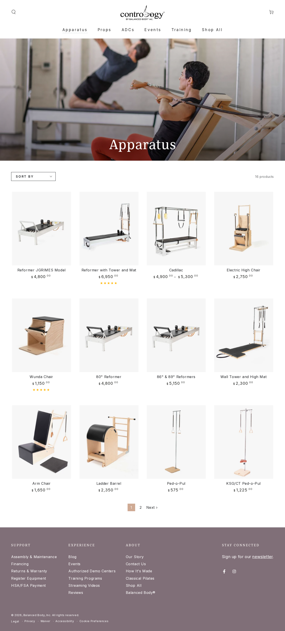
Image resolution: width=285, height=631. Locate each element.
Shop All (134, 585)
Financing (19, 564)
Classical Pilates (140, 578)
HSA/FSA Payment (28, 585)
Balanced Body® (140, 592)
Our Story (135, 557)
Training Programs (85, 578)
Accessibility (64, 621)
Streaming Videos (84, 585)
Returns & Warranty (29, 571)
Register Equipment (28, 578)
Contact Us (136, 564)
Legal (15, 621)
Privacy (29, 621)
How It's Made (139, 571)
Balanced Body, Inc (37, 615)
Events (74, 564)
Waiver (45, 621)
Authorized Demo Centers (92, 571)
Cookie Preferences (94, 621)
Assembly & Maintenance (34, 557)
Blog (72, 557)
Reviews (75, 592)
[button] (13, 12)
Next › (152, 507)
